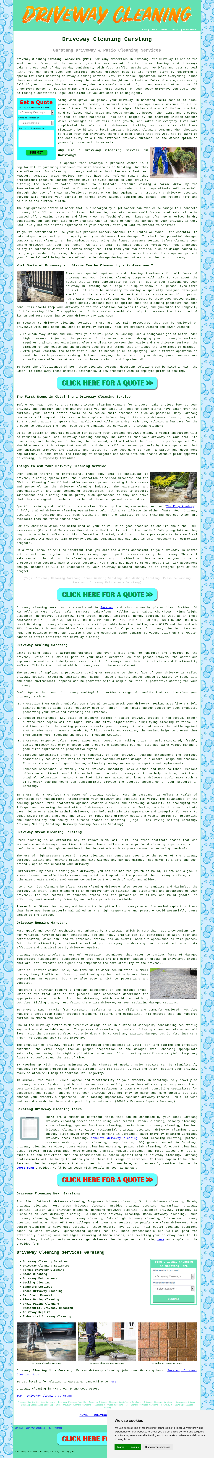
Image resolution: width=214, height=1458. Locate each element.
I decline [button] (134, 1447)
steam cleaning (74, 1138)
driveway (166, 59)
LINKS (154, 29)
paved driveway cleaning (159, 1134)
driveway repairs (84, 947)
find (29, 1201)
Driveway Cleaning (35, 1428)
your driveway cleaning (112, 567)
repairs (163, 1097)
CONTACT (175, 29)
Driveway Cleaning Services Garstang (60, 1252)
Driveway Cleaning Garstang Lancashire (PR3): (55, 59)
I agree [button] (120, 1447)
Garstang (107, 607)
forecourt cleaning (180, 1146)
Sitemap (19, 1428)
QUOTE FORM (25, 1167)
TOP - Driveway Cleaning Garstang (44, 1395)
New (49, 1428)
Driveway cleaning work (36, 607)
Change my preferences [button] (157, 1447)
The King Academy (180, 506)
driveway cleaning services (67, 322)
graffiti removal (114, 1150)
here (160, 1239)
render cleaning (151, 1121)
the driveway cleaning (71, 486)
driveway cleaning (76, 76)
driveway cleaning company (103, 404)
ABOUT (164, 29)
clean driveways (173, 1222)
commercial (188, 538)
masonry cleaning (182, 1121)
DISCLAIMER (189, 29)
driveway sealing (104, 794)
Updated (58, 1428)
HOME (144, 29)
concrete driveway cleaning (114, 1138)
